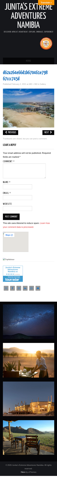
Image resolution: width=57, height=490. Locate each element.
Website (7, 204)
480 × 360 (33, 84)
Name (7, 182)
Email (7, 193)
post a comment (40, 139)
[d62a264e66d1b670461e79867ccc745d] (28, 108)
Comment (9, 161)
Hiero (23, 472)
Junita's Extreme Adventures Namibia (28, 16)
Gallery (43, 84)
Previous (12, 132)
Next (46, 132)
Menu (28, 61)
